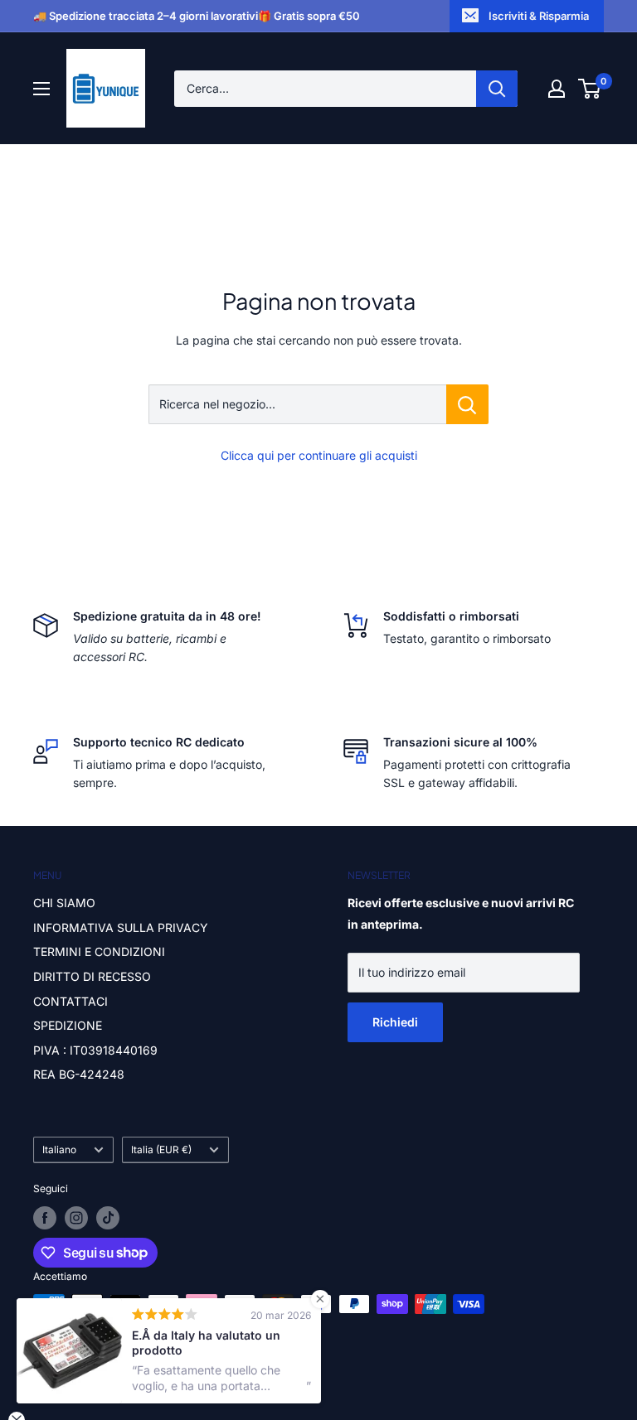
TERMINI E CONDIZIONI (99, 951)
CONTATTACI (70, 1001)
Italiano (59, 1149)
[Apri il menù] (41, 88)
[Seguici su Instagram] (76, 1217)
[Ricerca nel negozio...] (467, 404)
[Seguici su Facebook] (44, 1217)
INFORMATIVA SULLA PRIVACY (120, 927)
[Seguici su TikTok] (107, 1217)
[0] (590, 89)
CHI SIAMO (64, 903)
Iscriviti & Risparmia (539, 15)
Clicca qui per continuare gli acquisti (319, 455)
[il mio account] (556, 89)
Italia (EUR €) (161, 1149)
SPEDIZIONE (67, 1025)
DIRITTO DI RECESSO (92, 976)
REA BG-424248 (78, 1074)
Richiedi (395, 1022)
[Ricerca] (497, 88)
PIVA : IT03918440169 (95, 1050)
